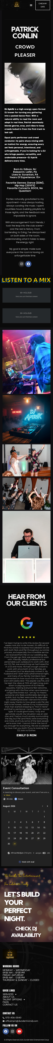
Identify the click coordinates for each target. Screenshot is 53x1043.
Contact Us (10, 1005)
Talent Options (12, 999)
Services (8, 994)
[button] (31, 5)
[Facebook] (28, 264)
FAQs (6, 1002)
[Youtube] (19, 1031)
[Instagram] (21, 264)
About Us (8, 997)
